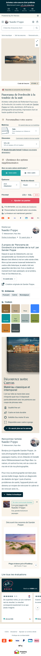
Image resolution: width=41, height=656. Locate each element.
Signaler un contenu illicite (27, 632)
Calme (14, 295)
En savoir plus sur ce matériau (29, 125)
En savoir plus (24, 237)
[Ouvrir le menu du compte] (33, 22)
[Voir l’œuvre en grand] (37, 41)
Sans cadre (13, 173)
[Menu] (2, 22)
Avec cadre (31, 173)
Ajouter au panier (22, 200)
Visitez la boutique (9, 237)
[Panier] (37, 22)
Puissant (6, 295)
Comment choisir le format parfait (27, 138)
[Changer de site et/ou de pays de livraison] (37, 16)
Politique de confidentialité (20, 635)
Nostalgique (24, 295)
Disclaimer (13, 632)
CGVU (7, 632)
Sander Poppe (17, 22)
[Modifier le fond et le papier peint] (37, 45)
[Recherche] (37, 28)
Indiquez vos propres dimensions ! (19, 151)
